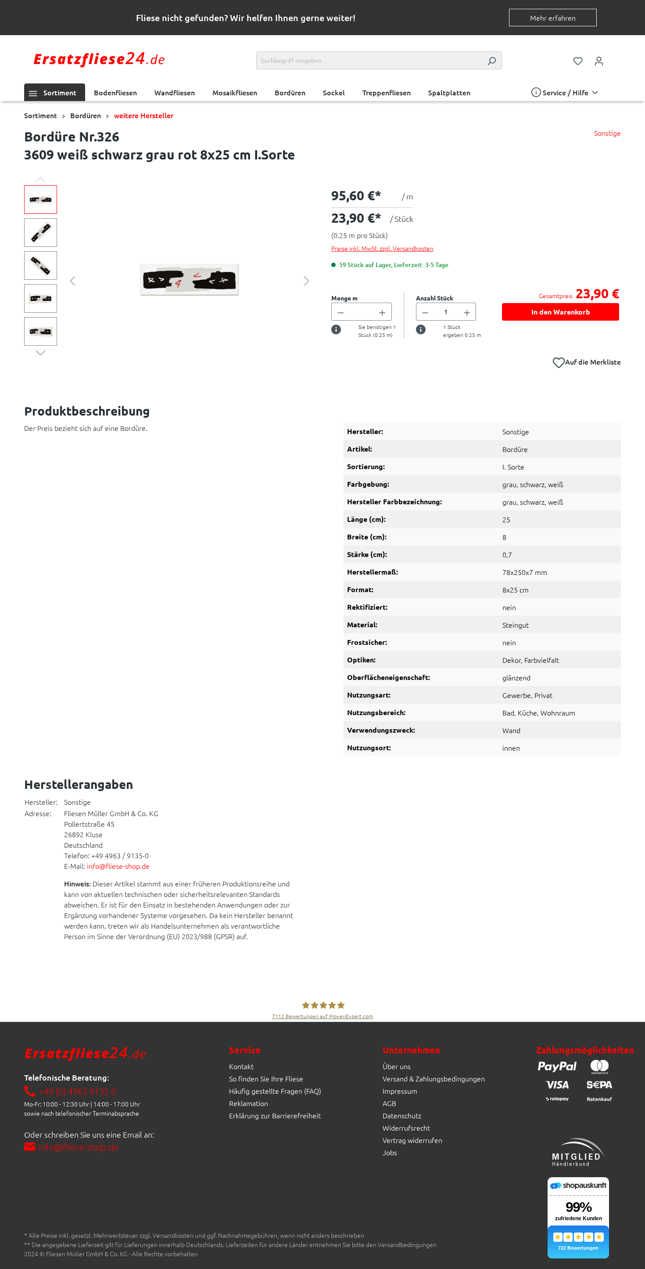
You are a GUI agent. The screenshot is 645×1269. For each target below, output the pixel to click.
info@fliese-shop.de (118, 866)
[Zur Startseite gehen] (99, 58)
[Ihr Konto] (598, 60)
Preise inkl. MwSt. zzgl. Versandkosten (382, 248)
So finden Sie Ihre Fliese (266, 1078)
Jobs (390, 1152)
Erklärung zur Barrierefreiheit (275, 1115)
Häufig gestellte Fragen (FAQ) (275, 1090)
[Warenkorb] (615, 58)
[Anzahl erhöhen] (382, 312)
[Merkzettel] (577, 60)
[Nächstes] (306, 279)
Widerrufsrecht (406, 1127)
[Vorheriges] (72, 279)
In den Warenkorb (560, 311)
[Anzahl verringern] (340, 312)
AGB (389, 1103)
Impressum (400, 1090)
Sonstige (607, 132)
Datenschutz (402, 1115)
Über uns (397, 1066)
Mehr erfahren (553, 17)
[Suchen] (491, 60)
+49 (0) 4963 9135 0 (77, 1091)
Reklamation (248, 1103)
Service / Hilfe (565, 92)
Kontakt (241, 1066)
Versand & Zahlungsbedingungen (434, 1078)
